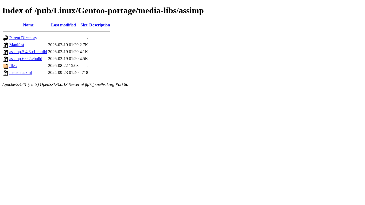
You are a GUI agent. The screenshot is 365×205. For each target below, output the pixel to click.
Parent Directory (23, 38)
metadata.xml (20, 72)
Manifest (16, 44)
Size (84, 25)
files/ (13, 65)
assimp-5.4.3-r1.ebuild (28, 51)
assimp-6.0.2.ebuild (25, 58)
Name (28, 25)
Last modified (63, 25)
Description (99, 25)
